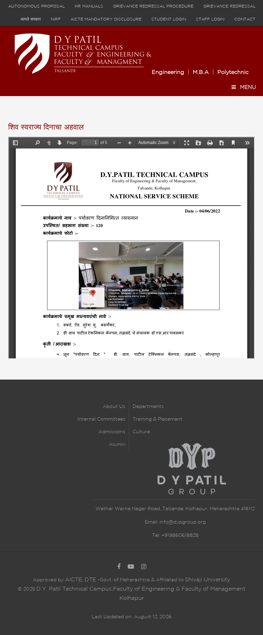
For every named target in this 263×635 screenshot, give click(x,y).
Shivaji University (207, 579)
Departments (148, 407)
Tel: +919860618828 (175, 535)
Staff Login (210, 19)
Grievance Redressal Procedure (153, 6)
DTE (90, 579)
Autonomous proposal (36, 6)
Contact (244, 19)
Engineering (168, 72)
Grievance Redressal (229, 6)
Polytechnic (233, 72)
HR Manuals (89, 6)
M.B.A (201, 72)
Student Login (168, 19)
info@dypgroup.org (183, 522)
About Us (114, 407)
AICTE (73, 579)
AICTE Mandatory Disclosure (106, 19)
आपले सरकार (31, 19)
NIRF (56, 19)
